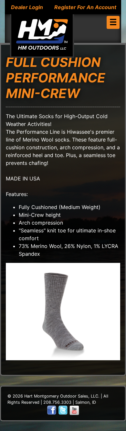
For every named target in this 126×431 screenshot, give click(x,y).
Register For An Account (85, 7)
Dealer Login (27, 7)
